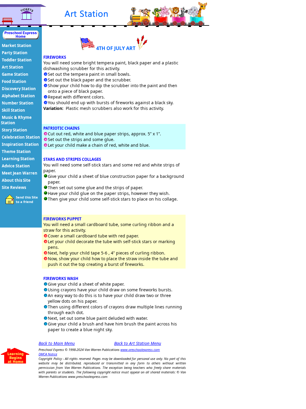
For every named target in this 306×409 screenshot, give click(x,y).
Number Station (17, 103)
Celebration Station (21, 137)
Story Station (14, 130)
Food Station (14, 81)
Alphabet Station (18, 96)
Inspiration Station (20, 144)
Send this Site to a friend (27, 199)
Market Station (16, 45)
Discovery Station (19, 88)
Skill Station (13, 110)
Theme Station (16, 151)
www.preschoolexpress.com (140, 349)
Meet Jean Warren (19, 173)
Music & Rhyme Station (16, 120)
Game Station (15, 74)
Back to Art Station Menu (137, 343)
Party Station (14, 52)
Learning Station (18, 158)
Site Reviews (14, 187)
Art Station (12, 67)
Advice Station (16, 166)
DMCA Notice (48, 354)
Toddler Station (17, 60)
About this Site (16, 180)
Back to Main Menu (57, 343)
